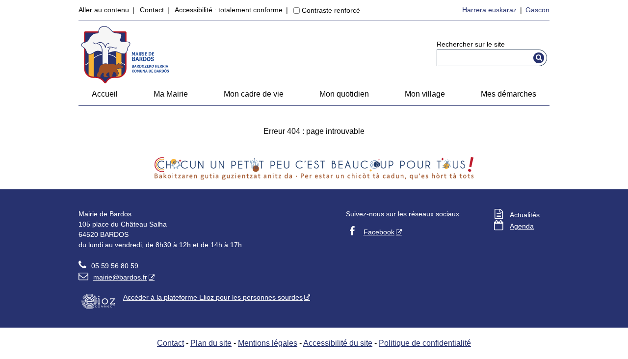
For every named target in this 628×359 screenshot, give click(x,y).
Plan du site (211, 343)
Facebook (379, 232)
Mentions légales (267, 343)
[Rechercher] (539, 58)
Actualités (525, 215)
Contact (152, 10)
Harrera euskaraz (489, 10)
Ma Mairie (171, 94)
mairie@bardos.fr (112, 277)
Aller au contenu (103, 10)
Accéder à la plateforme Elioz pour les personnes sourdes (213, 297)
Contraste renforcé (331, 10)
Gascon (537, 10)
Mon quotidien (344, 94)
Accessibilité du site (337, 343)
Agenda (522, 226)
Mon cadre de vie (254, 94)
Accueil (105, 94)
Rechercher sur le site (471, 44)
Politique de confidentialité (425, 343)
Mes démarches (508, 94)
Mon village (425, 94)
